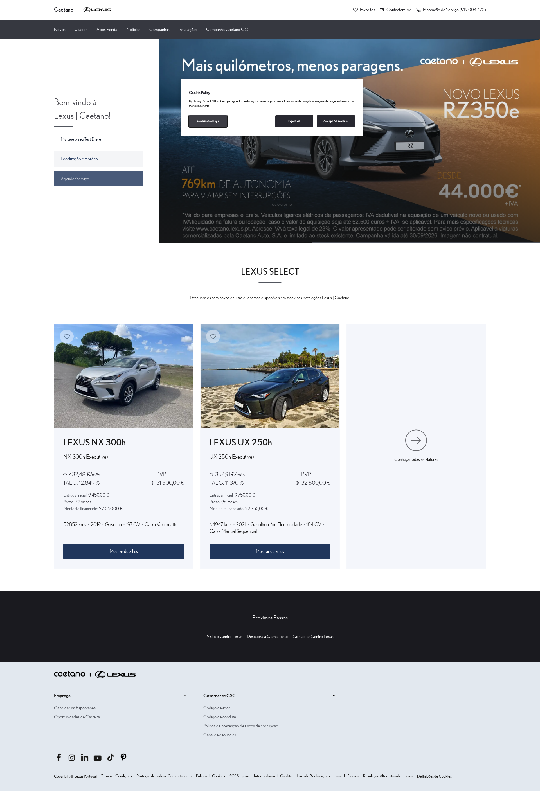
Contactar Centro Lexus (313, 636)
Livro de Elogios (346, 776)
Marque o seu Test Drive (81, 139)
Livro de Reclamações (313, 776)
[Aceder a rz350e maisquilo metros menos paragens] (349, 141)
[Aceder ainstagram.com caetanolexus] (71, 757)
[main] (270, 350)
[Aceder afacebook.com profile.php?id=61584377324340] (59, 757)
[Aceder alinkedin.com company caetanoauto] (84, 757)
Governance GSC (219, 695)
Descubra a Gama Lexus (267, 636)
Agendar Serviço (75, 179)
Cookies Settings (208, 121)
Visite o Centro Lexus (224, 636)
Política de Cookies (210, 776)
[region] (272, 107)
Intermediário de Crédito (273, 776)
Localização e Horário (79, 159)
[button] (451, 9)
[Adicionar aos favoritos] (67, 336)
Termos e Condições (116, 776)
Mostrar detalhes (124, 551)
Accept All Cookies (335, 121)
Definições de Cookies (434, 776)
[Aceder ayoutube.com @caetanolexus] (97, 757)
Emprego (62, 695)
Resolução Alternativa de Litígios (388, 776)
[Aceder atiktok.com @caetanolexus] (110, 757)
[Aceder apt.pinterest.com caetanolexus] (123, 757)
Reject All (294, 121)
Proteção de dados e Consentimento (164, 776)
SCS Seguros (239, 776)
